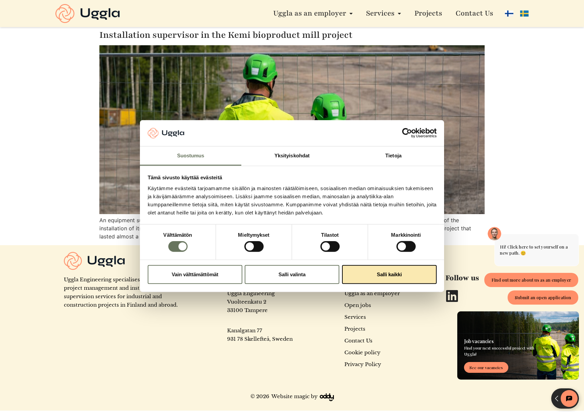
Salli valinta (292, 274)
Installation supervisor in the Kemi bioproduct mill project (225, 35)
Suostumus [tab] (190, 155)
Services (380, 13)
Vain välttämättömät (195, 274)
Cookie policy (362, 352)
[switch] (254, 246)
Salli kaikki (389, 274)
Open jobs (357, 305)
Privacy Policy (362, 364)
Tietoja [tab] (393, 155)
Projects (428, 13)
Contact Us (474, 13)
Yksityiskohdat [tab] (292, 155)
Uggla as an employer (309, 13)
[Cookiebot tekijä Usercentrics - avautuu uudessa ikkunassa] (407, 133)
